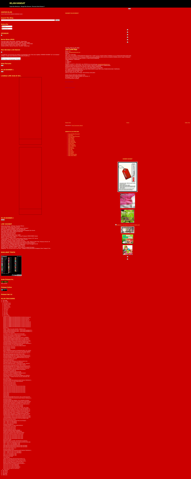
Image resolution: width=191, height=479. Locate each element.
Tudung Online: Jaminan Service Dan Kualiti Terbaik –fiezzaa (14, 239)
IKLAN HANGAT (17, 3)
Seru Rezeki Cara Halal (8, 456)
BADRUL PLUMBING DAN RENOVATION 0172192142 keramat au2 (17, 325)
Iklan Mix (70, 149)
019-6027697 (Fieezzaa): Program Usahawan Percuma (13, 240)
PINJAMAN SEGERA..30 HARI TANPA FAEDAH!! (13, 344)
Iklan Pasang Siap (72, 154)
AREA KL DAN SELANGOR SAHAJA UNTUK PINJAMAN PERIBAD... (17, 351)
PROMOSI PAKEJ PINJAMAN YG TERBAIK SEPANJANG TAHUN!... (17, 402)
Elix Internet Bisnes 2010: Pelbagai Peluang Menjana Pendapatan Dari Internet (18, 230)
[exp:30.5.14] (127, 30)
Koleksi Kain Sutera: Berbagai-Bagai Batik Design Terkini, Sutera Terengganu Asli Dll (19, 243)
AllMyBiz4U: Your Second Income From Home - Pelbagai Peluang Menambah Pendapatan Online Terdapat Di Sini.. (26, 248)
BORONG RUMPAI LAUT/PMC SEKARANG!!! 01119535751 (15, 440)
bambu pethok (6, 393)
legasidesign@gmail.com (74, 52)
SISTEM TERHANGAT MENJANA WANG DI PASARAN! (14, 369)
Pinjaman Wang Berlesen (8, 359)
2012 (4, 470)
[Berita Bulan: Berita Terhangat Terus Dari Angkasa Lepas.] (1, 35)
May (4, 312)
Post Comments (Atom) (77, 125)
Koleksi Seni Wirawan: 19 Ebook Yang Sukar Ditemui (12, 226)
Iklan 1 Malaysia (72, 145)
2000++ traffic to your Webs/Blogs (10, 421)
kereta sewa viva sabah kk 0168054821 (11, 468)
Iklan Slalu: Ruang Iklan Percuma (8, 233)
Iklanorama (71, 147)
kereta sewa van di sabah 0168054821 (11, 464)
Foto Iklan (70, 135)
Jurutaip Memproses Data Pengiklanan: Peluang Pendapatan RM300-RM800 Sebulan (19, 236)
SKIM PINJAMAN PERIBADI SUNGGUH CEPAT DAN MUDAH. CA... (17, 409)
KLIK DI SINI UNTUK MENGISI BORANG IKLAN (11, 14)
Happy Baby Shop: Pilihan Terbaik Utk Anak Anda (12, 231)
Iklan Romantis (71, 144)
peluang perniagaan (7, 399)
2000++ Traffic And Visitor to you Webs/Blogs (12, 451)
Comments (5, 28)
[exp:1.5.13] (1, 71)
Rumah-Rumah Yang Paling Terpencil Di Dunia (11, 43)
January (5, 469)
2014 (4, 300)
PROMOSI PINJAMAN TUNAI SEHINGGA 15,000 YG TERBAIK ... (16, 337)
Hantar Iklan (71, 143)
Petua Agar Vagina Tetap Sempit (8, 41)
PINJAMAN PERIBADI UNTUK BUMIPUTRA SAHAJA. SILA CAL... (16, 357)
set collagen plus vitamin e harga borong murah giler (14, 333)
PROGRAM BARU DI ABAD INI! (9, 370)
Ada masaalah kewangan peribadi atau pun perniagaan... (15, 335)
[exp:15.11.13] (1, 220)
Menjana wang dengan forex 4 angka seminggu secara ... (15, 461)
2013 (4, 301)
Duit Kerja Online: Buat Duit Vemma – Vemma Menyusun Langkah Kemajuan (17, 247)
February (5, 316)
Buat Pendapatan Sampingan (9, 346)
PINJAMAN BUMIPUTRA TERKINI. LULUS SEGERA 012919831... (16, 400)
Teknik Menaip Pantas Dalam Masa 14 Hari (10, 227)
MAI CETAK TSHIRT (7, 379)
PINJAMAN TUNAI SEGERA (9, 332)
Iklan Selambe (71, 141)
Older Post (187, 122)
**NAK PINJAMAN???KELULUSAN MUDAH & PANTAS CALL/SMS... (17, 415)
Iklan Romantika (72, 142)
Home (127, 122)
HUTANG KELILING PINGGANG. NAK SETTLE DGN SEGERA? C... (16, 408)
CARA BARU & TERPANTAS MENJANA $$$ (12, 371)
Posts (4, 26)
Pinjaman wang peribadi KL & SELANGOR (12, 336)
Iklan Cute (70, 150)
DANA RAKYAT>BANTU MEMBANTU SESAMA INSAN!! (14, 373)
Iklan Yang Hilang (72, 155)
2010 (4, 473)
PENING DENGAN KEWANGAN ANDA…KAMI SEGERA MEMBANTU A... (18, 330)
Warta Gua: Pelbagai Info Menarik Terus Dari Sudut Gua (13, 229)
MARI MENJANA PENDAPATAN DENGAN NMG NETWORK (15, 445)
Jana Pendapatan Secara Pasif (9, 426)
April (5, 313)
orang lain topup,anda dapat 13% (10, 358)
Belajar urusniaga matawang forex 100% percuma (13, 462)
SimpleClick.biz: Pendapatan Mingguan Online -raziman (13, 246)
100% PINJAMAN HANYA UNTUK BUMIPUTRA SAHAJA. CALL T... (16, 352)
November (6, 304)
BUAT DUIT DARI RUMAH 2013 (9, 447)
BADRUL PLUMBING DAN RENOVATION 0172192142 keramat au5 (17, 321)
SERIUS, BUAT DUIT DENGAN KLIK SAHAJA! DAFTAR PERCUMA (16, 442)
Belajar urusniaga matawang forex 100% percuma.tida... (14, 459)
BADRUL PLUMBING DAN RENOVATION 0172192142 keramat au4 (17, 323)
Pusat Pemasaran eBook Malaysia (8, 232)
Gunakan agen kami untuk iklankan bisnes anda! (13, 434)
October (5, 305)
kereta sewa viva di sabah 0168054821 (11, 465)
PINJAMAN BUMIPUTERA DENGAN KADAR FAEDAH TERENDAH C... (17, 343)
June (5, 310)
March (5, 314)
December (6, 303)
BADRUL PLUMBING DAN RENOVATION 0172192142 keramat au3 (17, 324)
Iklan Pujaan (71, 151)
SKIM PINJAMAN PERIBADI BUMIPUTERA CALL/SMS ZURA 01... (16, 338)
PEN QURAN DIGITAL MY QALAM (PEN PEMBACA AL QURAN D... (16, 375)
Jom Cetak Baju (6, 377)
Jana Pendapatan (7, 349)
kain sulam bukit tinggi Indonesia (10, 384)
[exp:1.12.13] (115, 9)
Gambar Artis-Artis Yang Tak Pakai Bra (9, 45)
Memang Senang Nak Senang (9, 382)
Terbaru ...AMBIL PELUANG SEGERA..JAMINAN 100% (14, 329)
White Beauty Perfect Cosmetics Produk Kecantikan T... (14, 463)
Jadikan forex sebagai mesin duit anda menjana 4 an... (14, 458)
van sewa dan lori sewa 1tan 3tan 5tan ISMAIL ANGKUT (14, 345)
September (6, 307)
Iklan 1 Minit (71, 138)
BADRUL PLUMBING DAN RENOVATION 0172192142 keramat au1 (17, 317)
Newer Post (68, 122)
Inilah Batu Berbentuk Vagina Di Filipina (9, 42)
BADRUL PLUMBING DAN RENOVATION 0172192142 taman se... (16, 319)
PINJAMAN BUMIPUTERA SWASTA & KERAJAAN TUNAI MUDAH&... (17, 401)
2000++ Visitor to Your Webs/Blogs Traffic (11, 443)
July (4, 309)
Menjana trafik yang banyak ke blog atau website (13, 405)
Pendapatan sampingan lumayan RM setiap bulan (13, 433)
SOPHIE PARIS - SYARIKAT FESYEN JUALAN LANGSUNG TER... (16, 376)
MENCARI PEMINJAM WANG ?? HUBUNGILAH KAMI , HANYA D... (16, 363)
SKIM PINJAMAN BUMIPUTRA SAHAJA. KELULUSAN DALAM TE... (17, 355)
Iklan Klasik (71, 153)
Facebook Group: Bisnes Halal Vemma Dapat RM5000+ (13, 245)
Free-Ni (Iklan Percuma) (74, 133)
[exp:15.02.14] (127, 32)
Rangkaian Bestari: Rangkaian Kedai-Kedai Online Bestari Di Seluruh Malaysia (18, 242)
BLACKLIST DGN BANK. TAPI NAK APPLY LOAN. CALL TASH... (16, 407)
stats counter (4, 283)
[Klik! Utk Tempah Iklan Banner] (116, 9)
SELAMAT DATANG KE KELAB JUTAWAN (11, 430)
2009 (4, 474)
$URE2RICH (6, 327)
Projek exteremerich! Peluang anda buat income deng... (14, 386)
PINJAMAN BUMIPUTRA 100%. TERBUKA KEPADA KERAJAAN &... (17, 356)
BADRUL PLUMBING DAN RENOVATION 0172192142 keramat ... (16, 318)
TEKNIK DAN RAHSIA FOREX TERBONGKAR (12, 431)
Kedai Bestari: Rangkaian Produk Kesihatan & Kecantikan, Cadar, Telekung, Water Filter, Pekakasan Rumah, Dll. (25, 241)
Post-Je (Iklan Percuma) (74, 136)
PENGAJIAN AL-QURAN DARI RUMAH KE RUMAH (13, 432)
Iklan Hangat (71, 148)
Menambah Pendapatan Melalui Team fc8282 (11, 235)
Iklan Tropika (71, 139)
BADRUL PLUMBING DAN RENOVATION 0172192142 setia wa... (16, 320)
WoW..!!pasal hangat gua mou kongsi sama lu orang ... (14, 354)
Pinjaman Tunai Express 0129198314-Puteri (12, 374)
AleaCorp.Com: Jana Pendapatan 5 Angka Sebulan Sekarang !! (14, 228)
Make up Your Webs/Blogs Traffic (10, 453)
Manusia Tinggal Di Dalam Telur (8, 44)
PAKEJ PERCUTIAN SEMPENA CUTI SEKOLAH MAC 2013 (15, 361)
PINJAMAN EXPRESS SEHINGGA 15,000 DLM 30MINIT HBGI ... (16, 342)
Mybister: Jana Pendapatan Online (8, 237)
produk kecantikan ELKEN (8, 449)
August (5, 308)
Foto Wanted (71, 137)
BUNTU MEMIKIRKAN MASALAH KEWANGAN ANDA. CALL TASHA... (17, 350)
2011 (4, 472)
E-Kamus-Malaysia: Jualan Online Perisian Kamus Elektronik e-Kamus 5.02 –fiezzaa (19, 238)
